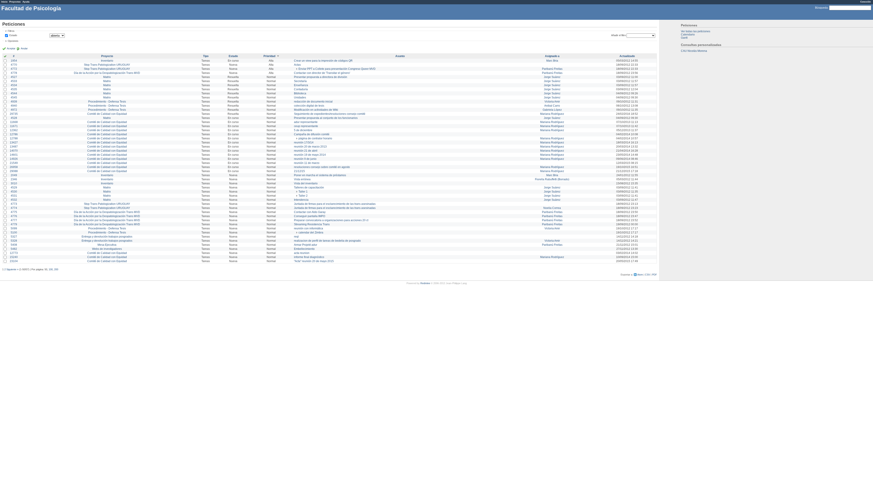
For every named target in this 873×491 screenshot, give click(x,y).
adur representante (306, 122)
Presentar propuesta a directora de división (320, 77)
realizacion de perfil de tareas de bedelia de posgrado (327, 240)
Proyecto (107, 56)
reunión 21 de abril (305, 150)
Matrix (107, 77)
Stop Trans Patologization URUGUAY (107, 64)
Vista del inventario (306, 183)
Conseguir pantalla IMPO (309, 216)
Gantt (684, 37)
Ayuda (26, 1)
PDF (654, 274)
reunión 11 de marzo (306, 163)
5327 (14, 236)
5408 (14, 244)
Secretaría (300, 81)
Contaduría (301, 89)
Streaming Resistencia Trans (312, 224)
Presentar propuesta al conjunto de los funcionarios (326, 118)
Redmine (425, 283)
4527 (14, 77)
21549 (14, 163)
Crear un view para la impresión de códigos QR (323, 60)
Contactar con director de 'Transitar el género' (322, 73)
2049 (14, 175)
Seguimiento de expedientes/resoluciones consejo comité (329, 113)
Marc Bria (552, 60)
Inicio (4, 1)
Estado (13, 35)
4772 (14, 68)
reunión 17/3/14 (304, 142)
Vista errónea (302, 179)
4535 (14, 89)
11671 (14, 126)
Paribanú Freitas (552, 68)
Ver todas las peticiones (695, 31)
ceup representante (306, 126)
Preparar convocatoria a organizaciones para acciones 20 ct (331, 220)
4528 (14, 118)
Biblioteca (300, 93)
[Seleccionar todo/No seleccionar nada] (5, 56)
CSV (647, 274)
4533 (14, 81)
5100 (14, 232)
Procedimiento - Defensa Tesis (107, 101)
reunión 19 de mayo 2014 (310, 154)
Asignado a (552, 56)
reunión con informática (308, 228)
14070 (14, 150)
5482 (14, 249)
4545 (14, 97)
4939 (14, 101)
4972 (14, 109)
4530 (14, 191)
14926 (14, 158)
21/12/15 (299, 171)
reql (296, 236)
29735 (14, 113)
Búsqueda (821, 7)
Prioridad (269, 56)
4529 (14, 187)
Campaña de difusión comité (311, 134)
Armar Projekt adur (305, 244)
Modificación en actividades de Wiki (316, 109)
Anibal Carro (552, 105)
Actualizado (627, 56)
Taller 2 (303, 195)
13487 (14, 146)
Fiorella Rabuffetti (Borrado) (552, 179)
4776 (14, 216)
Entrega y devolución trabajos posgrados (107, 236)
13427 (14, 142)
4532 (14, 199)
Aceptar (11, 48)
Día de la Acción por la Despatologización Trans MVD (107, 73)
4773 (14, 203)
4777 (14, 220)
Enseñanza (301, 85)
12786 (14, 134)
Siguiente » (12, 269)
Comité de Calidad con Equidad (107, 113)
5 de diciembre (303, 130)
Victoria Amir (552, 101)
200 (56, 269)
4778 (14, 73)
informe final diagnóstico (309, 257)
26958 (14, 167)
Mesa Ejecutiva (107, 244)
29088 (14, 171)
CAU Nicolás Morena (694, 51)
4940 (14, 105)
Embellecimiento (304, 249)
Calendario (688, 34)
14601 (14, 154)
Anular (24, 48)
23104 (14, 261)
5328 (14, 240)
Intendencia (301, 199)
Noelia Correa (552, 208)
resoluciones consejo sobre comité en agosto (322, 167)
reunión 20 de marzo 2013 (310, 146)
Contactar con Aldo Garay (310, 212)
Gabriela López (552, 109)
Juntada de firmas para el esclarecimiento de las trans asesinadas (335, 203)
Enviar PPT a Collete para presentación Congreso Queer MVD (337, 68)
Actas (297, 64)
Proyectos (15, 1)
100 (51, 269)
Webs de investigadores (107, 249)
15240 (14, 257)
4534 (14, 85)
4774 (14, 208)
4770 (14, 64)
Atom (640, 274)
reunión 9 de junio (305, 158)
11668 (14, 122)
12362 (14, 130)
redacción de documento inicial (313, 101)
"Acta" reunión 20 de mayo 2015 (314, 261)
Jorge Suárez (552, 77)
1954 (14, 60)
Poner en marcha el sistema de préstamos (320, 175)
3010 (14, 183)
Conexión (865, 1)
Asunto (400, 56)
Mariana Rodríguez (552, 113)
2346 (14, 179)
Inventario (107, 60)
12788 (14, 138)
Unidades (300, 97)
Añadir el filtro (618, 35)
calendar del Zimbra (311, 232)
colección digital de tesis (309, 105)
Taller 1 (303, 191)
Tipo (205, 56)
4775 (14, 212)
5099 (14, 228)
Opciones (13, 41)
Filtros (11, 31)
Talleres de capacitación (309, 187)
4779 (14, 224)
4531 (14, 195)
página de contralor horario (315, 138)
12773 (14, 253)
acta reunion (301, 253)
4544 (14, 93)
